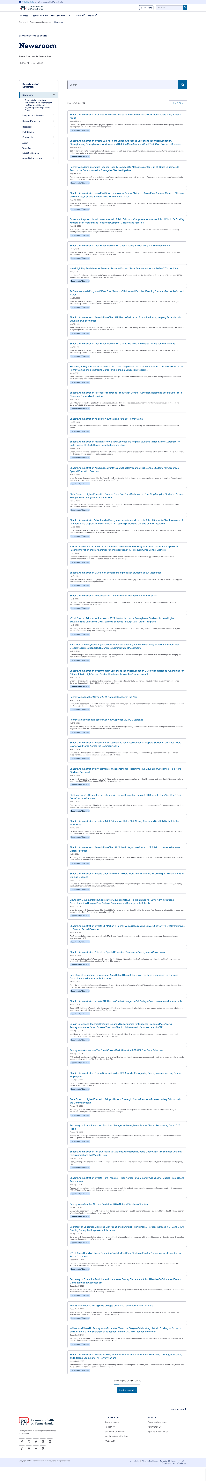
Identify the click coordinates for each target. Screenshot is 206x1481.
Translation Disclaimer (168, 1461)
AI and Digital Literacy (32, 158)
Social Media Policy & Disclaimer (174, 1463)
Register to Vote (112, 1422)
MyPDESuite (28, 132)
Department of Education (30, 85)
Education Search (30, 153)
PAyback (109, 1441)
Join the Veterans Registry (116, 1436)
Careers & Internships (157, 1422)
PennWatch (153, 1427)
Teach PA (26, 148)
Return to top (177, 1409)
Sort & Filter (178, 103)
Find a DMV (110, 1427)
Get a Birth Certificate (115, 1431)
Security (182, 1461)
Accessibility (134, 1461)
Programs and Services (33, 115)
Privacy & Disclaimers (150, 1461)
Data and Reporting (31, 121)
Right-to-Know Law (156, 1431)
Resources (27, 127)
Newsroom (27, 95)
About (25, 143)
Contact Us (27, 137)
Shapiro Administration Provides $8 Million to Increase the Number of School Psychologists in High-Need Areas (38, 105)
